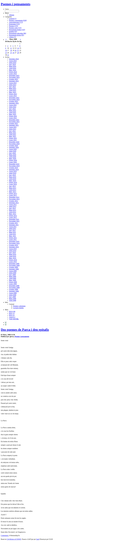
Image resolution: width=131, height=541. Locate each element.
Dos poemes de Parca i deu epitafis (25, 329)
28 (18, 53)
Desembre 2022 (14, 98)
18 (11, 50)
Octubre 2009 (13, 267)
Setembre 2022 (14, 103)
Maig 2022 (12, 110)
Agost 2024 (13, 61)
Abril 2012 (12, 212)
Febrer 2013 (13, 193)
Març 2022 (12, 114)
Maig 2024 (12, 66)
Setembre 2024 (14, 59)
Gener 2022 (13, 118)
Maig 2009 (12, 276)
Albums (11, 15)
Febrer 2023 (13, 94)
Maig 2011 (12, 232)
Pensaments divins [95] (16, 35)
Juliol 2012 (12, 206)
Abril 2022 (12, 112)
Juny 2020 (12, 153)
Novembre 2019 (14, 166)
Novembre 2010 (14, 243)
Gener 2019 (13, 184)
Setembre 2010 (14, 247)
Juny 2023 (12, 86)
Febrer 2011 (13, 238)
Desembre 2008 (14, 286)
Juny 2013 (12, 186)
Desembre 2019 (14, 164)
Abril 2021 (12, 134)
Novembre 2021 (14, 121)
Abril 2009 (12, 278)
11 (11, 48)
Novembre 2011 (14, 221)
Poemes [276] (13, 26)
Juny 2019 (12, 175)
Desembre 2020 (14, 142)
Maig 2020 (12, 155)
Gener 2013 (13, 195)
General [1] (12, 18)
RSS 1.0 (11, 313)
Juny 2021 (12, 131)
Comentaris (5, 535)
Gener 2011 (13, 239)
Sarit (37, 539)
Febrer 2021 (13, 138)
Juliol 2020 (12, 151)
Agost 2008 (13, 293)
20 (15, 50)
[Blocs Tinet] (6, 322)
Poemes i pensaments (15, 4)
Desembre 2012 (14, 197)
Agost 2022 (13, 105)
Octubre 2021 (13, 123)
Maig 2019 (12, 177)
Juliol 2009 (12, 273)
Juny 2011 (12, 230)
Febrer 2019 (13, 182)
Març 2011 (12, 236)
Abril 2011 (12, 234)
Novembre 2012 (14, 199)
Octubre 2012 (13, 201)
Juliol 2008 (12, 295)
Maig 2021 (12, 133)
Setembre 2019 (14, 169)
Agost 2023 (13, 83)
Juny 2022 (12, 109)
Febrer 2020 (13, 160)
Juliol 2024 (12, 63)
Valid (14, 319)
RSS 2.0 (11, 315)
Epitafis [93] (13, 31)
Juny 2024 (12, 64)
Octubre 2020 (13, 145)
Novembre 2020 (14, 144)
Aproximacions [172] (16, 22)
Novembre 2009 (14, 265)
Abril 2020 (12, 157)
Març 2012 (12, 214)
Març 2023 (12, 92)
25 (11, 53)
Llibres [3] (12, 37)
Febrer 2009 (13, 282)
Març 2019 (12, 180)
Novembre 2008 (14, 287)
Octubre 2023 (13, 79)
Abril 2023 (12, 90)
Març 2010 (12, 258)
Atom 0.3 (12, 317)
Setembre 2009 (14, 269)
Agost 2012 (13, 204)
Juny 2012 (12, 208)
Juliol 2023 (12, 85)
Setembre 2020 (14, 147)
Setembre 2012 (14, 203)
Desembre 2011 (14, 219)
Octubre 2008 (13, 289)
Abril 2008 (12, 300)
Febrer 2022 (13, 116)
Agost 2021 (13, 127)
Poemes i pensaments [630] (18, 20)
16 (6, 50)
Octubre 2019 (13, 168)
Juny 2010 (12, 252)
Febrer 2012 (13, 216)
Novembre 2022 (14, 99)
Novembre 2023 (14, 77)
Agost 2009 (13, 271)
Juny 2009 (12, 275)
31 (8, 55)
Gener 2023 (13, 96)
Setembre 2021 (14, 125)
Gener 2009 (13, 284)
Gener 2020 (13, 162)
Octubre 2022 (13, 101)
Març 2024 (12, 70)
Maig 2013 (12, 188)
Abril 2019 (12, 179)
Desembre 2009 (14, 263)
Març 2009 (12, 280)
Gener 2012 (13, 217)
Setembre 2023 (14, 81)
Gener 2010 (13, 262)
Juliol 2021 (12, 129)
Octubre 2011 (13, 223)
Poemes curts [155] (15, 28)
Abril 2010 (12, 256)
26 (13, 53)
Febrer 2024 (13, 72)
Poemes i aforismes (19, 306)
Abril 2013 (12, 190)
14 (18, 48)
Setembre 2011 (14, 225)
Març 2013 (12, 192)
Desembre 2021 (14, 120)
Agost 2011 (12, 227)
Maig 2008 (12, 298)
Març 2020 (12, 158)
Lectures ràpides (18, 308)
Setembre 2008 (14, 291)
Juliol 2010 (12, 251)
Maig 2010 (12, 254)
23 (6, 53)
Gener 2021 (13, 140)
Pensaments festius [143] (17, 30)
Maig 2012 (12, 210)
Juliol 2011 (12, 228)
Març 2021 (12, 136)
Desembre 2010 (14, 241)
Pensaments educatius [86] (17, 33)
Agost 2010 (13, 249)
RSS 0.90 (12, 311)
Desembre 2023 (14, 75)
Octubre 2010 (13, 245)
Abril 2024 (12, 68)
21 (18, 50)
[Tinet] (6, 325)
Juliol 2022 (12, 107)
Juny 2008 (12, 297)
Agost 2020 (13, 149)
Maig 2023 (12, 88)
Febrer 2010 (13, 260)
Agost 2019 (13, 171)
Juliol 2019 (12, 173)
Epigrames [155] (14, 24)
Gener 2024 (13, 74)
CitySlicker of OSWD (14, 539)
